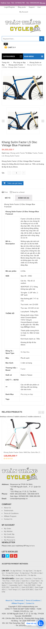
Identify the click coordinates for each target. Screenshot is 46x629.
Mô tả (7, 198)
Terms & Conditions (11, 513)
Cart (39, 7)
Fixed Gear (37, 578)
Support (32, 7)
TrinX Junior (15, 581)
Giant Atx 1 (25, 581)
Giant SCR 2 (15, 587)
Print (6, 192)
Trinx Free (5, 581)
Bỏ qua (42, 3)
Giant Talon (35, 581)
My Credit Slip (9, 534)
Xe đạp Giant (27, 571)
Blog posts (22, 7)
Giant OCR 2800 (27, 587)
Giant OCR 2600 (27, 589)
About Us (7, 508)
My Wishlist (8, 531)
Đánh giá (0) (23, 198)
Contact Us (8, 519)
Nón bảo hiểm (19, 583)
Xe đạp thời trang (12, 573)
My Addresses (9, 537)
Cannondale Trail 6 (15, 585)
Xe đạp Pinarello (31, 583)
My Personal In (9, 540)
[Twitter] (8, 556)
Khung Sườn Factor (12, 156)
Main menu (29, 56)
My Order (7, 528)
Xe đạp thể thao (15, 571)
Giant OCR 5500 (29, 585)
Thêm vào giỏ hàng (14, 183)
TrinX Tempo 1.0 (14, 589)
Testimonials (8, 510)
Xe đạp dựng (24, 573)
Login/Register (9, 7)
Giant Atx (28, 578)
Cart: (10, 47)
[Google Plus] (12, 556)
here (33, 546)
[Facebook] (4, 556)
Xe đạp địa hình (21, 575)
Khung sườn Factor (16, 65)
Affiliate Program (10, 516)
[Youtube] (16, 556)
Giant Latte (19, 578)
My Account (23, 12)
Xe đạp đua (25, 352)
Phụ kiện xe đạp (36, 573)
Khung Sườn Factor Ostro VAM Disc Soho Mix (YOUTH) (24, 452)
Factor (35, 153)
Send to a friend (18, 192)
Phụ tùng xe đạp (19, 62)
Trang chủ (5, 62)
